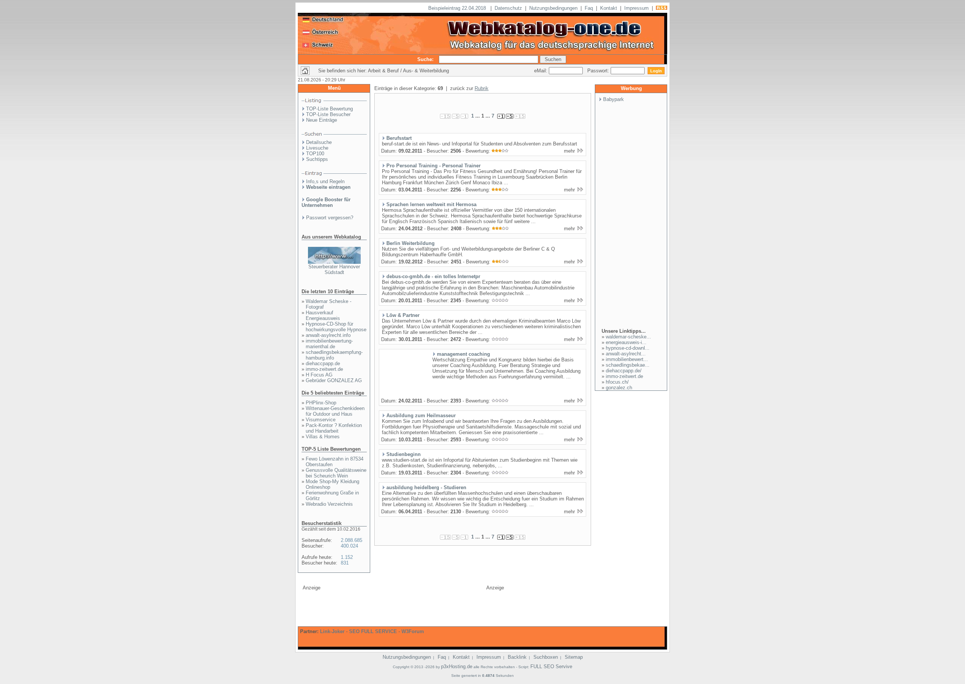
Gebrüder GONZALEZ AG (334, 380)
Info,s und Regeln (325, 181)
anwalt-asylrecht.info (328, 335)
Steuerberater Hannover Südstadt (334, 269)
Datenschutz (508, 8)
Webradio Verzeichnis (329, 504)
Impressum (636, 8)
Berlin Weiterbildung (410, 243)
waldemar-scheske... (628, 337)
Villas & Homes (323, 436)
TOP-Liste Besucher (328, 114)
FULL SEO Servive (551, 666)
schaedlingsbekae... (627, 365)
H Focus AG (319, 375)
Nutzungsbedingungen (553, 8)
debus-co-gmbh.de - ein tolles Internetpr (433, 276)
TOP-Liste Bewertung (329, 109)
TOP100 (315, 153)
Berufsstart (399, 138)
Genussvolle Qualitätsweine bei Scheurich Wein (336, 473)
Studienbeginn (403, 454)
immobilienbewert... (627, 359)
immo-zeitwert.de (324, 369)
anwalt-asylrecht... (626, 354)
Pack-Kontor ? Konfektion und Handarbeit (334, 428)
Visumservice (320, 419)
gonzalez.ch (619, 387)
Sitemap (574, 657)
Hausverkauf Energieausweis (323, 315)
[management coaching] (403, 395)
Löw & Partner (403, 315)
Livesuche (317, 148)
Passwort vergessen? (329, 217)
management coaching (463, 354)
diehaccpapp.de (323, 363)
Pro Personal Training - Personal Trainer (433, 165)
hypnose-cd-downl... (627, 348)
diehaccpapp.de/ (624, 370)
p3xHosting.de (456, 666)
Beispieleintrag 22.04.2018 (457, 8)
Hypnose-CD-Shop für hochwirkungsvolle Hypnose (336, 326)
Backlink (517, 657)
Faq (589, 8)
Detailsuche (319, 142)
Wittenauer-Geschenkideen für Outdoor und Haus (335, 411)
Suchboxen (545, 657)
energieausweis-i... (626, 342)
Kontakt (608, 8)
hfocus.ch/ (617, 382)
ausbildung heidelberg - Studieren (426, 487)
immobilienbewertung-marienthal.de (329, 343)
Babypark (613, 99)
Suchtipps (317, 159)
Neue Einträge (321, 120)
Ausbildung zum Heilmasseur (421, 415)
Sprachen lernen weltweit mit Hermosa (431, 204)
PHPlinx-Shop (321, 403)
